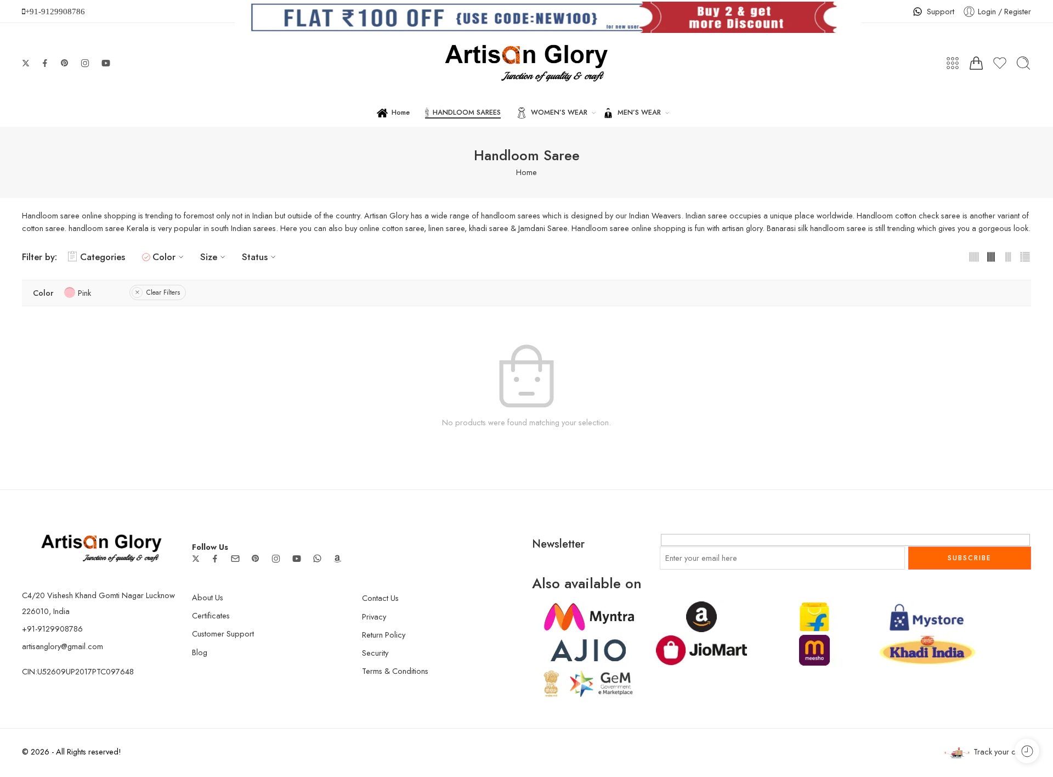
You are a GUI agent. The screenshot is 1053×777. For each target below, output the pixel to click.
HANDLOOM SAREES (467, 112)
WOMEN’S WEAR (559, 112)
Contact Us (380, 598)
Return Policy (383, 634)
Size (208, 256)
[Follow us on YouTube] (106, 63)
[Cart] (976, 63)
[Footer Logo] (101, 547)
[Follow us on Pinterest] (64, 63)
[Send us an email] (235, 559)
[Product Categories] (952, 63)
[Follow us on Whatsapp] (317, 558)
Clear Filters (163, 292)
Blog (199, 652)
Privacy (374, 616)
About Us (207, 597)
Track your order (1002, 751)
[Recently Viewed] (1027, 751)
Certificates (211, 615)
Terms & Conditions (395, 671)
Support (940, 11)
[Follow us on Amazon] (337, 558)
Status (255, 256)
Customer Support (223, 633)
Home (401, 112)
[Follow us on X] (26, 63)
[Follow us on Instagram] (85, 63)
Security (375, 652)
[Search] (1023, 63)
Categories (102, 256)
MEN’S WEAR (639, 112)
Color (164, 256)
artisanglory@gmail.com (62, 646)
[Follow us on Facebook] (45, 63)
